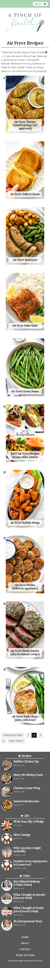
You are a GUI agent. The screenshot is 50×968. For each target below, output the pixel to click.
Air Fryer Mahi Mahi (25, 325)
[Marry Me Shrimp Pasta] (6, 779)
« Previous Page (12, 736)
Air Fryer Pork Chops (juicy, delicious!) (25, 718)
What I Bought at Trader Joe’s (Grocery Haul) (28, 909)
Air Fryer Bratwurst (25, 260)
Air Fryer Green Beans (25, 391)
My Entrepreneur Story (27, 921)
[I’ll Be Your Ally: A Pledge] (6, 826)
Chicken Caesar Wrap (26, 788)
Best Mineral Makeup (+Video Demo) (26, 883)
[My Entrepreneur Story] (6, 926)
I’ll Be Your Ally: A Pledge (28, 821)
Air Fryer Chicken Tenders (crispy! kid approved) (25, 125)
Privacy (39, 961)
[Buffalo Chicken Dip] (6, 766)
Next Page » (16, 741)
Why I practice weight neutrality (27, 849)
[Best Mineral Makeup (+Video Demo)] (6, 886)
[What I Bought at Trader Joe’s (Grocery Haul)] (6, 912)
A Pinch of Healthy (25, 22)
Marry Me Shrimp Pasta (28, 775)
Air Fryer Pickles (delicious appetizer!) (25, 586)
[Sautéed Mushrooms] (6, 806)
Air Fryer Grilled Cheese (25, 194)
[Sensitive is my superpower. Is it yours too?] (6, 866)
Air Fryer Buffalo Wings (25, 522)
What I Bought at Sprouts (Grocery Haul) (29, 896)
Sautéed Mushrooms (26, 801)
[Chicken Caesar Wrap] (6, 792)
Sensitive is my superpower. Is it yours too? (30, 863)
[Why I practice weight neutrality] (6, 852)
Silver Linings (21, 834)
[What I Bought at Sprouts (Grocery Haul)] (6, 899)
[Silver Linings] (6, 839)
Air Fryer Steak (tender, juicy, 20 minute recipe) (25, 652)
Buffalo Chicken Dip (26, 761)
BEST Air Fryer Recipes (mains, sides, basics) (25, 455)
